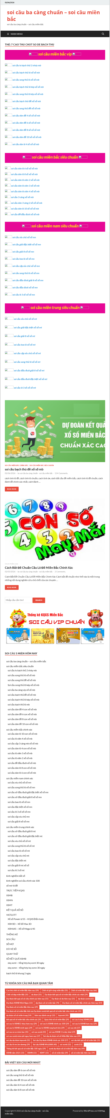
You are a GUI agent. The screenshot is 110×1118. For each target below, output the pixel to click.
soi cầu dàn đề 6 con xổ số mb (22, 714)
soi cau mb (74, 1028)
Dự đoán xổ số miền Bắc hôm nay (22, 1007)
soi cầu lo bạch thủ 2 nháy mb (26, 65)
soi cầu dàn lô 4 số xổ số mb (25, 144)
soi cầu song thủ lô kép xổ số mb (27, 94)
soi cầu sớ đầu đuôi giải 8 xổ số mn (25, 797)
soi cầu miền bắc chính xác (16, 465)
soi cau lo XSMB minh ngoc (19, 1028)
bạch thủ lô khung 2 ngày (18, 973)
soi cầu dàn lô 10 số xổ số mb (25, 208)
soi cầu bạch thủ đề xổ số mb (26, 101)
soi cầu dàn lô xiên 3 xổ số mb (25, 185)
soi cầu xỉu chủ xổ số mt (25, 318)
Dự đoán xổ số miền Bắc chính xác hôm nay (82, 1003)
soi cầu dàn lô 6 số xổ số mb (24, 168)
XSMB (9, 895)
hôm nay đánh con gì (45, 1015)
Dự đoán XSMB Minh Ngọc (19, 1003)
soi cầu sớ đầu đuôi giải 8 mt (22, 831)
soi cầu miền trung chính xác (20, 827)
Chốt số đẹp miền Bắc (17, 994)
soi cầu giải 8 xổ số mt (24, 336)
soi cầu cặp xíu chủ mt (18, 855)
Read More (10, 488)
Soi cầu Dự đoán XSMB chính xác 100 (50, 1040)
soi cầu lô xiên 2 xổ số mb (20, 758)
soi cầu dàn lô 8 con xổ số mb (22, 767)
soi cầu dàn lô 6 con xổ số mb (22, 772)
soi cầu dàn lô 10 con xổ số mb (22, 733)
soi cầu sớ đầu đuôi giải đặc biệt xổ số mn (28, 792)
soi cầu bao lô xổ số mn (23, 258)
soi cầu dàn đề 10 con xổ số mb (23, 724)
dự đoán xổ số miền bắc (47, 1003)
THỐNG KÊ (12, 934)
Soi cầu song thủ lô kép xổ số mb (23, 685)
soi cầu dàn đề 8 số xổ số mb (26, 129)
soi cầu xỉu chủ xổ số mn (24, 237)
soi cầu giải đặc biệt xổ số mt (28, 327)
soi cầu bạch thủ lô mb (19, 704)
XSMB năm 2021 (15, 1053)
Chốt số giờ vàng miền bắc (55, 990)
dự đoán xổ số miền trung (19, 1015)
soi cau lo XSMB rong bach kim (50, 1028)
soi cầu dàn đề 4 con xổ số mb (22, 709)
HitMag (101, 1111)
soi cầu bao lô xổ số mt (25, 344)
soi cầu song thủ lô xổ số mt (27, 361)
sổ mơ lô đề (12, 885)
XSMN (9, 900)
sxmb (78, 1044)
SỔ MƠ (10, 944)
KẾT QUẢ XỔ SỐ (14, 910)
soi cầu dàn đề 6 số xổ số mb (26, 122)
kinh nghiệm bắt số (15, 875)
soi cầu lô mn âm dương (18, 1044)
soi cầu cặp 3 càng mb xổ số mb (23, 743)
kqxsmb (63, 1015)
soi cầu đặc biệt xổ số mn (20, 806)
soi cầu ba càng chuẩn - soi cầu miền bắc (36, 473)
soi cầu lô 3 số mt (16, 870)
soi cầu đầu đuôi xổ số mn (25, 287)
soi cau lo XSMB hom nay (84, 1024)
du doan (36, 994)
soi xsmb (65, 1044)
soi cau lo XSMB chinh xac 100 (54, 1024)
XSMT (9, 905)
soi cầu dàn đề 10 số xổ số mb (26, 137)
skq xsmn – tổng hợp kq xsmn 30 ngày (26, 967)
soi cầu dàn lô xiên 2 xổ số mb (25, 179)
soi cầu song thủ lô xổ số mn (25, 273)
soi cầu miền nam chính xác (19, 778)
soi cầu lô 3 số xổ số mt (25, 387)
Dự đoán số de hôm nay (63, 999)
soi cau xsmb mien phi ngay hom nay (23, 1036)
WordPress (89, 1111)
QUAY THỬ (12, 953)
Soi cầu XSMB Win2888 (45, 1044)
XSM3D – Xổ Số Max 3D (20, 923)
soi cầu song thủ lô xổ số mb (25, 79)
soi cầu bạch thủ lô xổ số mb (26, 72)
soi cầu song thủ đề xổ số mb (26, 108)
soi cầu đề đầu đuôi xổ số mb (25, 214)
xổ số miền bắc (60, 1053)
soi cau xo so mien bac (17, 1032)
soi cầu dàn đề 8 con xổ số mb (22, 719)
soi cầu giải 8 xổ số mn (23, 251)
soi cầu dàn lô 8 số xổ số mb (24, 174)
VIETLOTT (11, 914)
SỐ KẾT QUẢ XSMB (16, 958)
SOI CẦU (10, 939)
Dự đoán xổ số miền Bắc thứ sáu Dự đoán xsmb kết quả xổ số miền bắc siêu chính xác (43, 1011)
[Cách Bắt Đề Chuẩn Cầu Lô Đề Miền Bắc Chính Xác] (55, 531)
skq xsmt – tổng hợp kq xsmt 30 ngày (26, 962)
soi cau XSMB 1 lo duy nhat (62, 1032)
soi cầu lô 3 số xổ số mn (23, 294)
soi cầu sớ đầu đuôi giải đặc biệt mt (25, 836)
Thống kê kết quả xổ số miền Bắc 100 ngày (26, 1048)
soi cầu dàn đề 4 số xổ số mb (26, 115)
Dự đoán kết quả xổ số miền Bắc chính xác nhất (66, 994)
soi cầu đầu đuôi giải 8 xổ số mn (27, 280)
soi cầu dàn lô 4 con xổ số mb (22, 748)
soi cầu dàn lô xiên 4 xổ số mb (25, 191)
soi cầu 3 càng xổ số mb (22, 197)
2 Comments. (60, 571)
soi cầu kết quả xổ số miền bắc (85, 1040)
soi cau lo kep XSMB (82, 1019)
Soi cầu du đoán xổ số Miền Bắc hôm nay (62, 1036)
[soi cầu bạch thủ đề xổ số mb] (55, 432)
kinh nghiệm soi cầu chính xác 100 (23, 880)
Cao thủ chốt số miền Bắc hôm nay (22, 990)
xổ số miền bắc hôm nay (83, 1053)
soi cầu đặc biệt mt (17, 860)
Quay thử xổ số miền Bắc (56, 1019)
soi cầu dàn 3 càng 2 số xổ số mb (26, 202)
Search (38, 600)
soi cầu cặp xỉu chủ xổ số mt (27, 353)
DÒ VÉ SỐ (11, 949)
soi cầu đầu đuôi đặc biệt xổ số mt (30, 379)
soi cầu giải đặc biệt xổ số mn (26, 244)
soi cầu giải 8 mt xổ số (18, 865)
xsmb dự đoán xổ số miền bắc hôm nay (67, 1048)
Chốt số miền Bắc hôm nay (84, 990)
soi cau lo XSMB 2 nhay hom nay (21, 1024)
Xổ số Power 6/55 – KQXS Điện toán (26, 919)
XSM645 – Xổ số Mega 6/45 (21, 928)
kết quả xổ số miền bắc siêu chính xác (23, 1019)
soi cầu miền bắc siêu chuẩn (42, 465)
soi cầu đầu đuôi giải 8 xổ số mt (29, 370)
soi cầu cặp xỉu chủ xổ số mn (26, 266)
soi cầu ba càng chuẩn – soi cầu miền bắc (53, 16)
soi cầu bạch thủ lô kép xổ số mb (28, 86)
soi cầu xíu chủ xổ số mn (19, 782)
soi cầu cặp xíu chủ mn (19, 816)
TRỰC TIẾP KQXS (15, 890)
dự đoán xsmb (86, 999)
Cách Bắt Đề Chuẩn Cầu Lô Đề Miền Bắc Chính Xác (39, 567)
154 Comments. (61, 473)
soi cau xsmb (39, 1032)
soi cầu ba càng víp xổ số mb (21, 689)
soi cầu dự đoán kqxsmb (18, 1040)
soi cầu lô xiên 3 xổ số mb (20, 753)
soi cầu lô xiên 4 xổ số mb (20, 738)
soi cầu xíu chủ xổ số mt (19, 841)
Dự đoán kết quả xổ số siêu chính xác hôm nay (27, 999)
